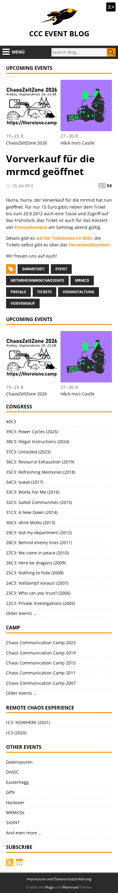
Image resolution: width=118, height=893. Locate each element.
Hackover (15, 802)
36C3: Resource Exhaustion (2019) (40, 462)
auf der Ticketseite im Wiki (64, 238)
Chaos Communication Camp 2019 (41, 653)
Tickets (44, 291)
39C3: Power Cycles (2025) (32, 431)
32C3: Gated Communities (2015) (39, 502)
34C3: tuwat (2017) (24, 482)
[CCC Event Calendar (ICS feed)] (19, 862)
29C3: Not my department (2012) (39, 532)
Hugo (49, 887)
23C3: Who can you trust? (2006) (38, 593)
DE (109, 185)
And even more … (23, 833)
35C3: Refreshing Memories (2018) (40, 472)
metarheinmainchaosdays (37, 280)
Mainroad (70, 887)
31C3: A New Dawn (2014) (31, 512)
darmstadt (33, 268)
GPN (10, 792)
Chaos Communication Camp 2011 (41, 673)
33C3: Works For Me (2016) (32, 492)
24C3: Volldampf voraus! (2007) (37, 583)
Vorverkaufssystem (89, 245)
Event (61, 268)
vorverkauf (23, 303)
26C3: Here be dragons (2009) (36, 563)
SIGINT (13, 822)
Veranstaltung (78, 291)
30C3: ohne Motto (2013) (30, 522)
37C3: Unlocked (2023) (28, 452)
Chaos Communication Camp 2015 (41, 663)
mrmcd (82, 280)
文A (110, 7)
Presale (18, 291)
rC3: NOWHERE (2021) (28, 722)
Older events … (21, 613)
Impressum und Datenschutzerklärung (59, 879)
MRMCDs (15, 812)
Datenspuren (19, 762)
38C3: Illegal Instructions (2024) (37, 441)
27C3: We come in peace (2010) (37, 553)
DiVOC (12, 772)
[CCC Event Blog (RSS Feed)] (9, 862)
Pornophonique (31, 227)
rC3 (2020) (16, 733)
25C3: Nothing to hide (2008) (35, 573)
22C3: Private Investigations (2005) (40, 603)
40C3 (11, 421)
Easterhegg (17, 782)
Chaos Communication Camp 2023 (41, 642)
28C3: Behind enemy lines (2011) (39, 542)
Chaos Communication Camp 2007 (41, 683)
